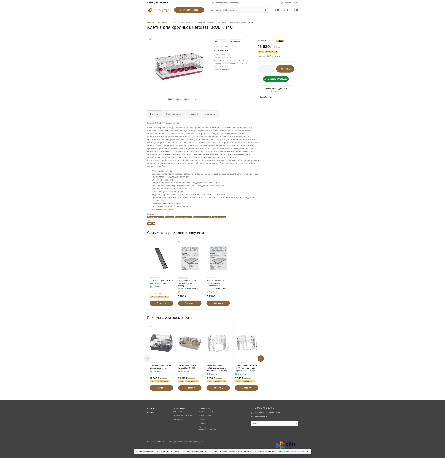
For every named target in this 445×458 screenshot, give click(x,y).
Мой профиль (178, 419)
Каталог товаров (190, 10)
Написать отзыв (231, 46)
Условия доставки (206, 411)
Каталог (151, 408)
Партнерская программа (182, 415)
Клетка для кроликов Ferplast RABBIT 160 (187, 366)
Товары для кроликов (156, 217)
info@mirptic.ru (261, 416)
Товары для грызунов (183, 217)
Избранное (222, 41)
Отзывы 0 (193, 114)
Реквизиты (203, 423)
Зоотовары (169, 217)
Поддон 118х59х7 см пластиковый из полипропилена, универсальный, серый (216, 284)
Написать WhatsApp (276, 79)
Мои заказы (177, 411)
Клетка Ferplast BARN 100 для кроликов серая (160, 366)
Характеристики (174, 114)
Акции (150, 412)
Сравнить (237, 41)
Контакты (202, 419)
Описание (155, 114)
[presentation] (162, 99)
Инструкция (211, 114)
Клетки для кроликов (201, 217)
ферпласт (151, 223)
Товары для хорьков (218, 217)
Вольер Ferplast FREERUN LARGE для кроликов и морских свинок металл (217, 368)
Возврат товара (205, 415)
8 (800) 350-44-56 (157, 2)
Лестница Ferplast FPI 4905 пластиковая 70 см (161, 281)
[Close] (308, 451)
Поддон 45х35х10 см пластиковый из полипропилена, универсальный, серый (188, 284)
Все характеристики (222, 69)
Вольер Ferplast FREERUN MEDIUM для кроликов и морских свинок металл (246, 368)
